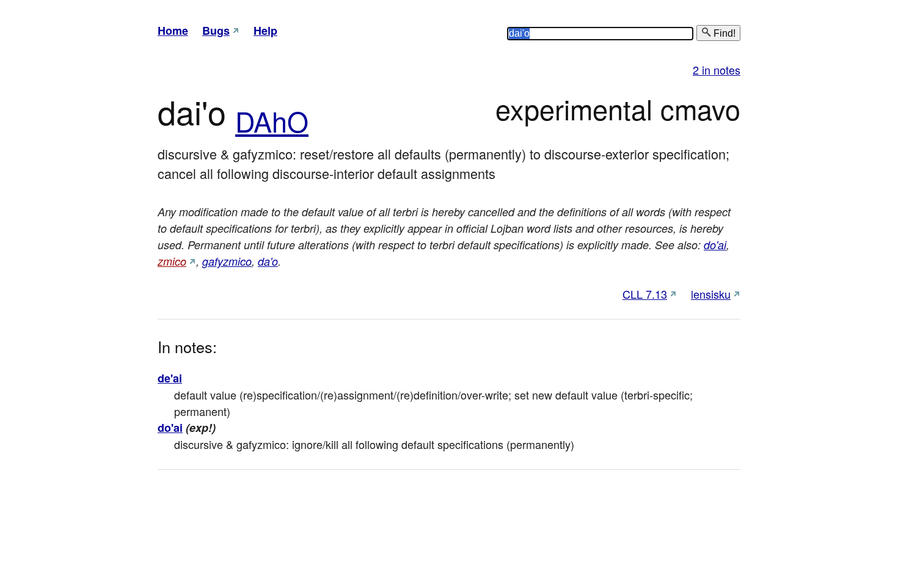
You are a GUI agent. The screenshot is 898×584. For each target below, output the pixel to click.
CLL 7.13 (644, 294)
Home (173, 30)
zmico (172, 261)
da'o (268, 261)
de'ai (170, 378)
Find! (723, 33)
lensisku (711, 294)
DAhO (271, 121)
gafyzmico (227, 261)
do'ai (715, 244)
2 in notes (716, 70)
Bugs (216, 30)
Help (265, 30)
